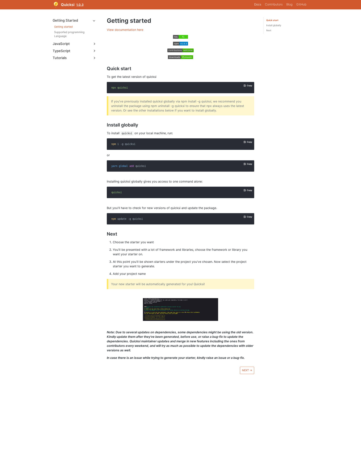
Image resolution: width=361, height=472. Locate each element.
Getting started (63, 26)
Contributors (274, 4)
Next (268, 30)
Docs (257, 4)
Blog (289, 4)
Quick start (272, 20)
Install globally (273, 25)
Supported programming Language (69, 34)
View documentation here (125, 30)
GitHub (301, 4)
